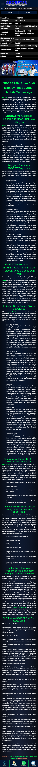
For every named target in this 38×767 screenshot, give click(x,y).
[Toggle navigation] (2, 3)
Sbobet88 (4, 97)
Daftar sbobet (6, 464)
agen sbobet (12, 312)
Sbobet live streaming (19, 607)
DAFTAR (10, 12)
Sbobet (4, 125)
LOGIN (28, 12)
